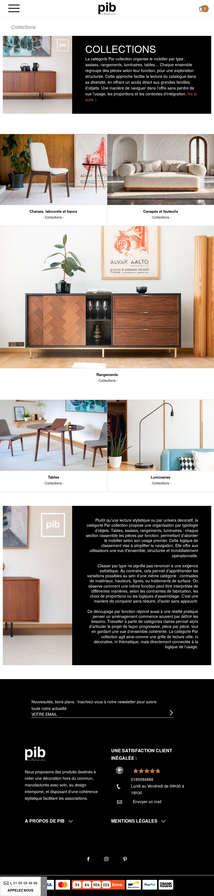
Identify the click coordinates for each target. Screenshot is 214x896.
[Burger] (14, 9)
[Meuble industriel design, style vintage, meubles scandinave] (107, 8)
